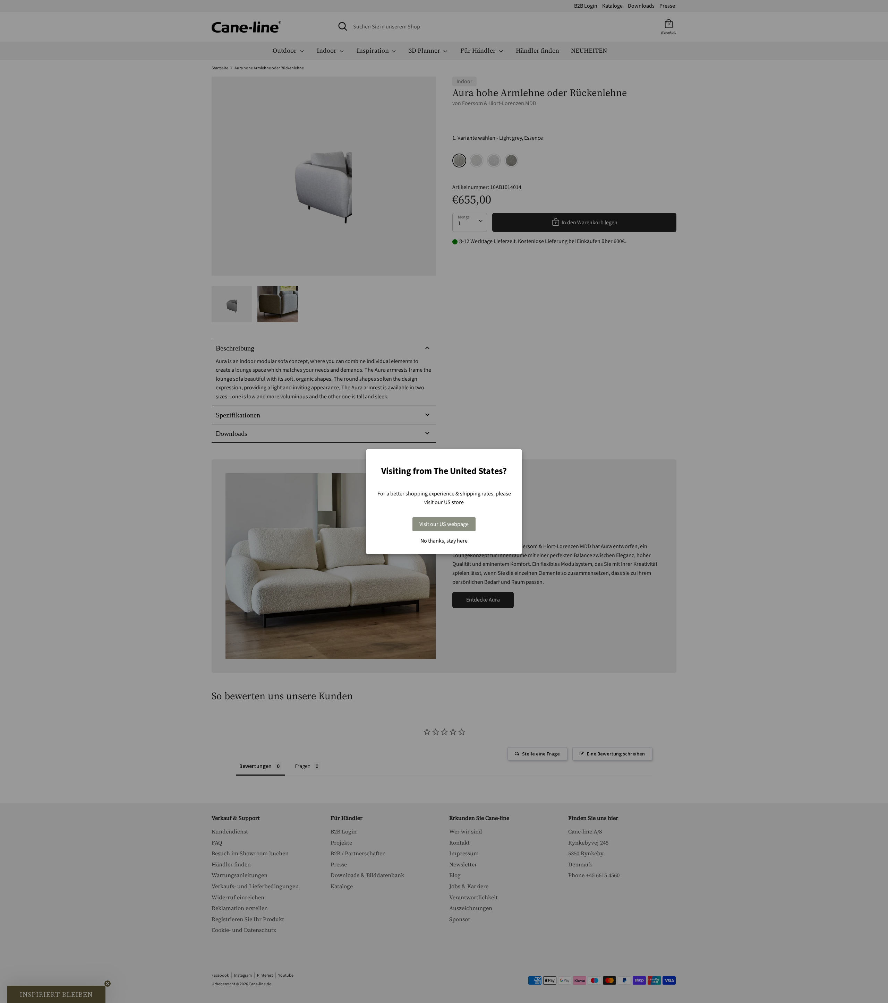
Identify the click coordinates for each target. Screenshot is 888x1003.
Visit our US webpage (444, 524)
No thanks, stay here (444, 541)
